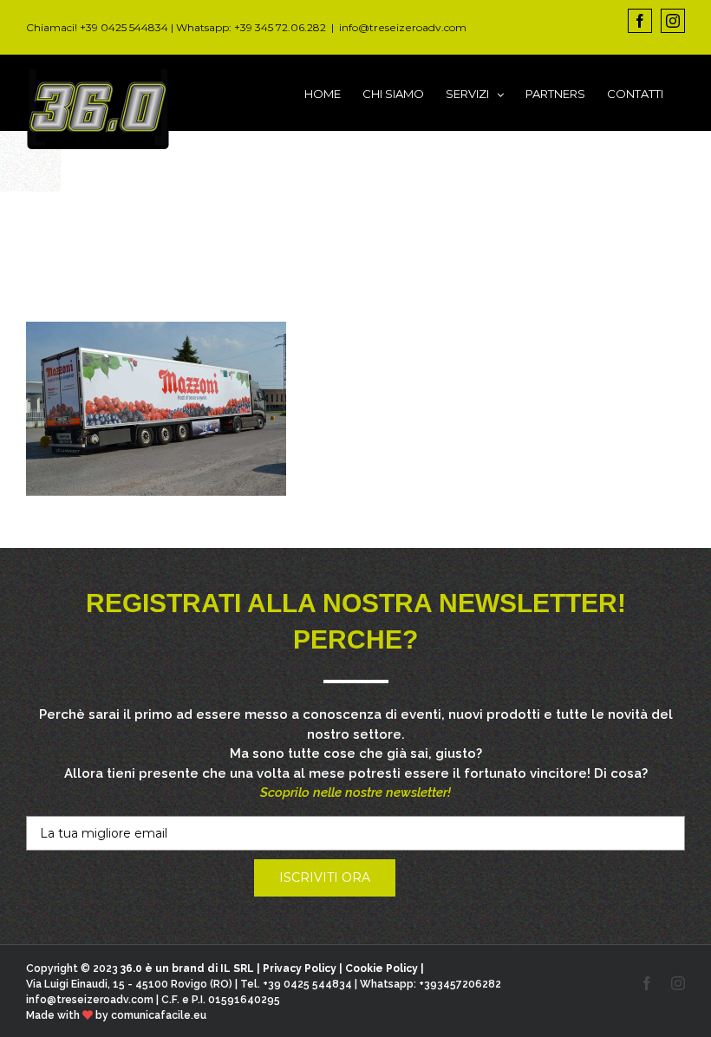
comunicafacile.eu (158, 1015)
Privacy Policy (299, 968)
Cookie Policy (381, 968)
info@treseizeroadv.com (402, 27)
